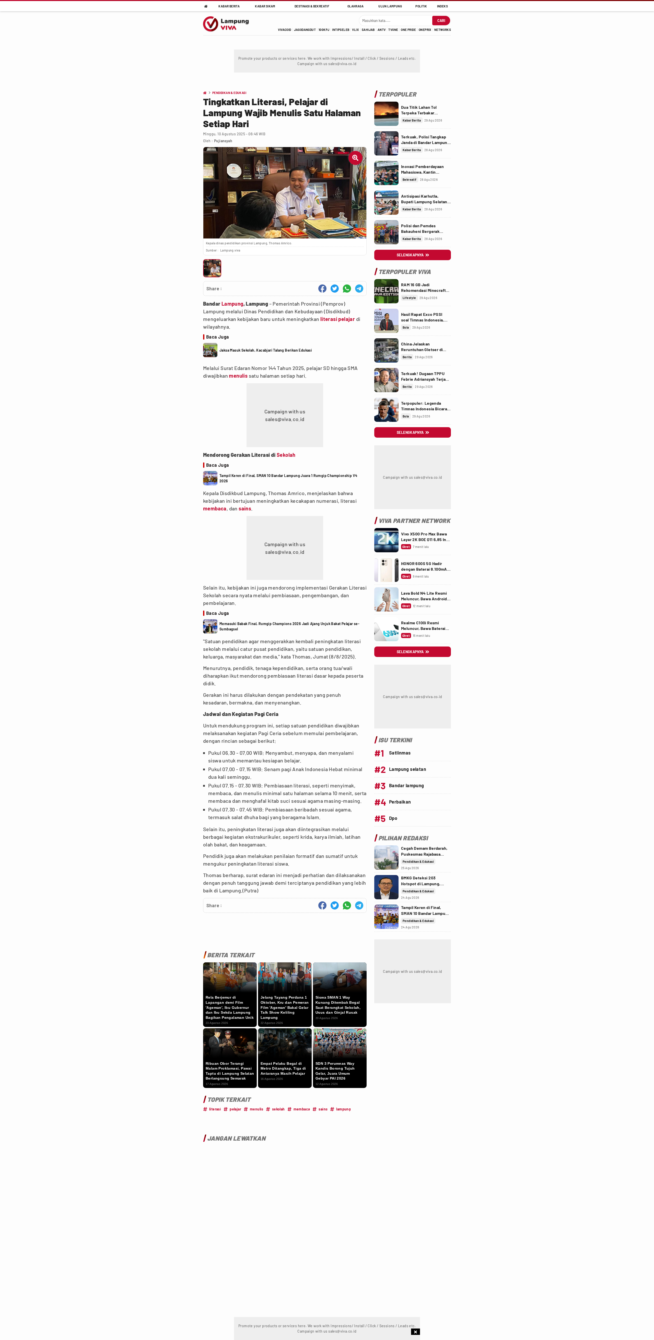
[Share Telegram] (359, 288)
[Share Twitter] (335, 288)
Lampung (232, 304)
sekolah (278, 1109)
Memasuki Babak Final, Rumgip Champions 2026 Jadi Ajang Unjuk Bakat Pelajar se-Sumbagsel (289, 626)
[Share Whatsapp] (347, 288)
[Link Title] (386, 114)
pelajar (346, 319)
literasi (328, 319)
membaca (215, 508)
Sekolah (286, 455)
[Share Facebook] (322, 288)
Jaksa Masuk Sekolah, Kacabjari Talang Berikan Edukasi (265, 350)
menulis (238, 376)
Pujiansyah (223, 141)
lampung (343, 1109)
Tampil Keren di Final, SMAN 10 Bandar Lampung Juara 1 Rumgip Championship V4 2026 (288, 478)
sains (245, 508)
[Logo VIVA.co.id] (228, 23)
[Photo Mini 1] (212, 268)
